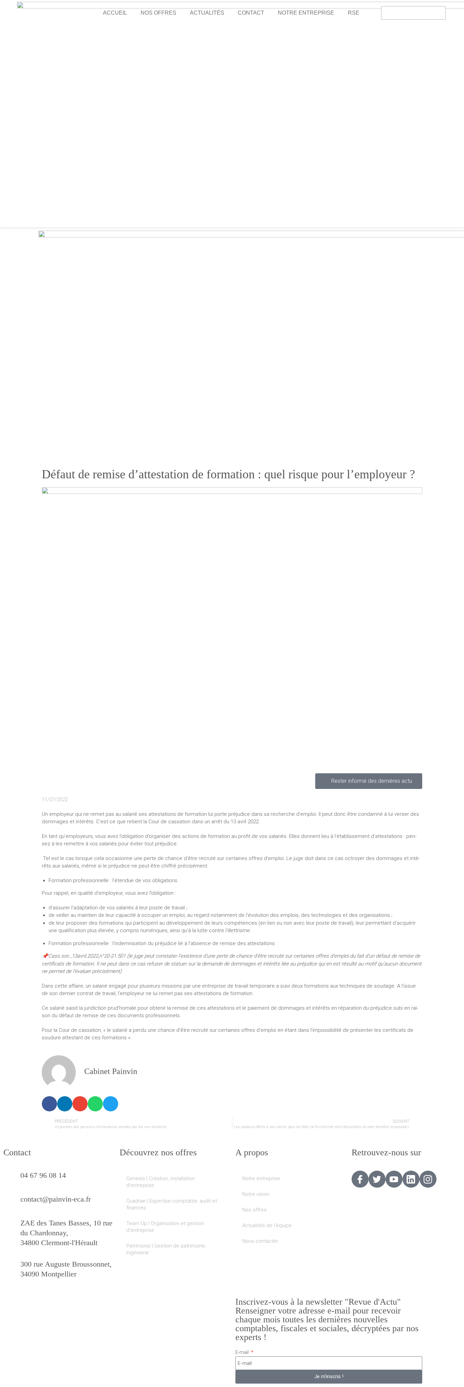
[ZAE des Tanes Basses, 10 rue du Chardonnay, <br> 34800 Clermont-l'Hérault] (11, 1226)
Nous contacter (260, 1241)
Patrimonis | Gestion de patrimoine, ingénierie (166, 1249)
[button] (49, 1103)
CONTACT (251, 13)
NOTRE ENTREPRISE (306, 13)
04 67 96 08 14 (43, 1175)
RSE (353, 13)
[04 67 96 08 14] (11, 1179)
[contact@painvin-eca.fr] (11, 1202)
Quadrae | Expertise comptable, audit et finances (171, 1204)
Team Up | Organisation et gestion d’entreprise (165, 1226)
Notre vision (255, 1194)
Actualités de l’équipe (267, 1225)
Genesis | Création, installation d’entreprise (160, 1181)
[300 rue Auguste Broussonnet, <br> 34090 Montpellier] (11, 1267)
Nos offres (254, 1210)
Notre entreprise (261, 1178)
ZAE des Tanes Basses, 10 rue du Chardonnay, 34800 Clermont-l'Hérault (66, 1232)
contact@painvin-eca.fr (55, 1199)
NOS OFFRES (158, 13)
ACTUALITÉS (207, 13)
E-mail (242, 1352)
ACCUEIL (115, 13)
